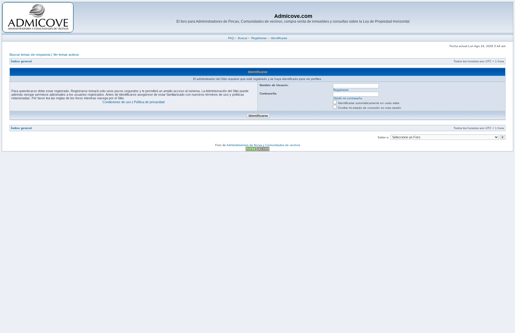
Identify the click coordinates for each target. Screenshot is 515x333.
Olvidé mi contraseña (347, 98)
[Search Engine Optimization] (257, 150)
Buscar (242, 38)
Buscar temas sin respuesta (30, 54)
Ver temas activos (66, 54)
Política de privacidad (149, 102)
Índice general (21, 61)
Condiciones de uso (117, 102)
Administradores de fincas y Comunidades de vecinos (263, 145)
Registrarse (259, 38)
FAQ (231, 38)
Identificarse (279, 38)
